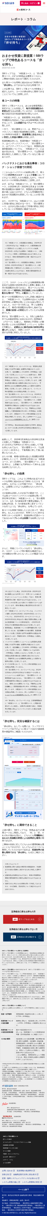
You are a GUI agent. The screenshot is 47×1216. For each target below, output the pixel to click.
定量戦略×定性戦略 (8, 1145)
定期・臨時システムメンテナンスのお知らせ (19, 1178)
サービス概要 (7, 1151)
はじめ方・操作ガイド (9, 1157)
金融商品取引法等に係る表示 (24, 1174)
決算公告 (5, 1174)
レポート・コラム (8, 1159)
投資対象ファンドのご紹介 (10, 1148)
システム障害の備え (10, 1182)
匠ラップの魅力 (7, 1139)
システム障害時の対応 (31, 1182)
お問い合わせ (7, 1170)
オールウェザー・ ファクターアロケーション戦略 (17, 1142)
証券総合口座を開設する (26, 937)
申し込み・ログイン (29, 3)
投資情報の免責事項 (25, 1170)
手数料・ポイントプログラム (11, 1154)
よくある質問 (7, 1162)
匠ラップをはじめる (26, 919)
